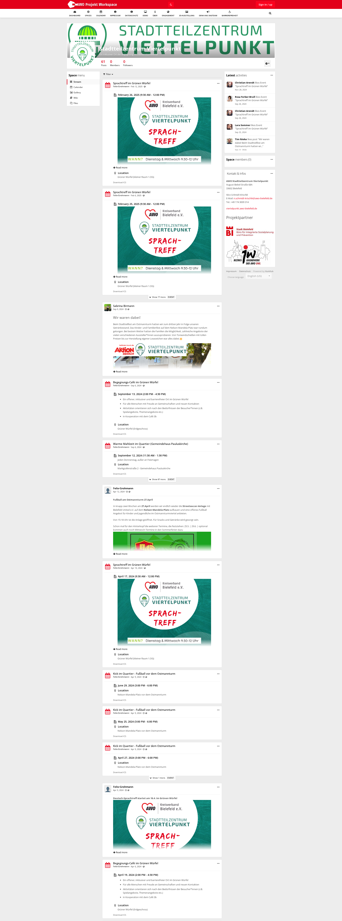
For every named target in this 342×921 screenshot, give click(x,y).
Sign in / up (265, 4)
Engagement (168, 15)
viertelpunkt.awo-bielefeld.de (241, 208)
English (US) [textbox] (255, 276)
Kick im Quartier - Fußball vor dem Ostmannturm (144, 673)
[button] (218, 83)
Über (155, 15)
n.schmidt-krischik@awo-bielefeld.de (253, 198)
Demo (145, 15)
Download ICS (119, 182)
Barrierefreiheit (230, 15)
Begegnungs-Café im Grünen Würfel (135, 382)
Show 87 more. (162, 479)
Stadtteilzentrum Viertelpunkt (140, 48)
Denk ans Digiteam (208, 15)
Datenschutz (131, 15)
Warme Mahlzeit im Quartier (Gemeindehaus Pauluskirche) (150, 444)
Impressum (115, 15)
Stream (77, 81)
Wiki (76, 97)
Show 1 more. (163, 777)
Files (76, 103)
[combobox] (258, 276)
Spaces (88, 15)
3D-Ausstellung (186, 15)
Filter (108, 74)
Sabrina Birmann (123, 306)
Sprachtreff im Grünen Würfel (131, 83)
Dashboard (74, 15)
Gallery (77, 92)
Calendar (100, 15)
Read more (121, 167)
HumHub (269, 271)
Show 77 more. (162, 297)
